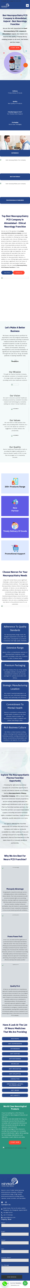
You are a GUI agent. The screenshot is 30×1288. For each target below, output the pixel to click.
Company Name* (6, 1257)
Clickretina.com (15, 1285)
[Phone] (4, 1283)
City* (2, 1249)
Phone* (3, 1240)
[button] (27, 5)
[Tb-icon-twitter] (10, 1202)
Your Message (5, 1265)
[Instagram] (6, 1202)
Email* (3, 1231)
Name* (3, 1222)
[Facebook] (2, 1202)
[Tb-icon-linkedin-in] (14, 1202)
